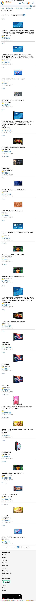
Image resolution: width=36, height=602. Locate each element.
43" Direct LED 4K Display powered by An (13, 79)
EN (34, 6)
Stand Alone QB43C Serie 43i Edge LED (13, 255)
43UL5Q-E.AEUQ (6, 518)
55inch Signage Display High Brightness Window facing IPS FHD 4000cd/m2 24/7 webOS (17, 407)
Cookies (4, 590)
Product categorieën (7, 573)
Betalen (4, 557)
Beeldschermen (19, 8)
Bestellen (4, 555)
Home (2, 8)
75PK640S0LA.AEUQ (7, 170)
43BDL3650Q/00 (6, 81)
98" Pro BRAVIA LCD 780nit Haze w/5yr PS (14, 189)
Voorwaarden (5, 593)
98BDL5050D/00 (6, 149)
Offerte (4, 568)
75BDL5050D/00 (6, 323)
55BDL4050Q (5, 385)
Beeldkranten (28, 8)
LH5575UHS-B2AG (6, 59)
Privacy (4, 587)
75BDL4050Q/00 (6, 345)
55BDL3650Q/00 (6, 539)
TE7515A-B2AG (6, 128)
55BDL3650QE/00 (6, 102)
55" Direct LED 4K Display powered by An (13, 537)
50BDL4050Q (5, 364)
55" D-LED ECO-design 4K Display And (13, 100)
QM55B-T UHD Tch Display (9, 494)
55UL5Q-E (4, 433)
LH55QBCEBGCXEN (7, 278)
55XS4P (4, 410)
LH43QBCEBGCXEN (7, 257)
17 (26, 547)
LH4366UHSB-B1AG (7, 35)
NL (31, 6)
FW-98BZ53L (5, 191)
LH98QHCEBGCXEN (7, 475)
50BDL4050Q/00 (6, 366)
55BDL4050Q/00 (6, 387)
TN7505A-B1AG (6, 302)
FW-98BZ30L (5, 213)
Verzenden (4, 560)
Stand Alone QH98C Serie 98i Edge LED (13, 473)
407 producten (5, 15)
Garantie (4, 562)
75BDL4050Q (5, 343)
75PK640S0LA (6, 168)
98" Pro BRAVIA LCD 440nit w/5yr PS (12, 211)
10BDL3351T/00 (6, 452)
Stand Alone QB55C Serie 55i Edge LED (13, 276)
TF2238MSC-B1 (6, 235)
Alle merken (5, 576)
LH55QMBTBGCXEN (7, 496)
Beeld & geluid (9, 8)
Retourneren (5, 565)
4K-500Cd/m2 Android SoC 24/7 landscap (13, 147)
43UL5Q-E (5, 516)
